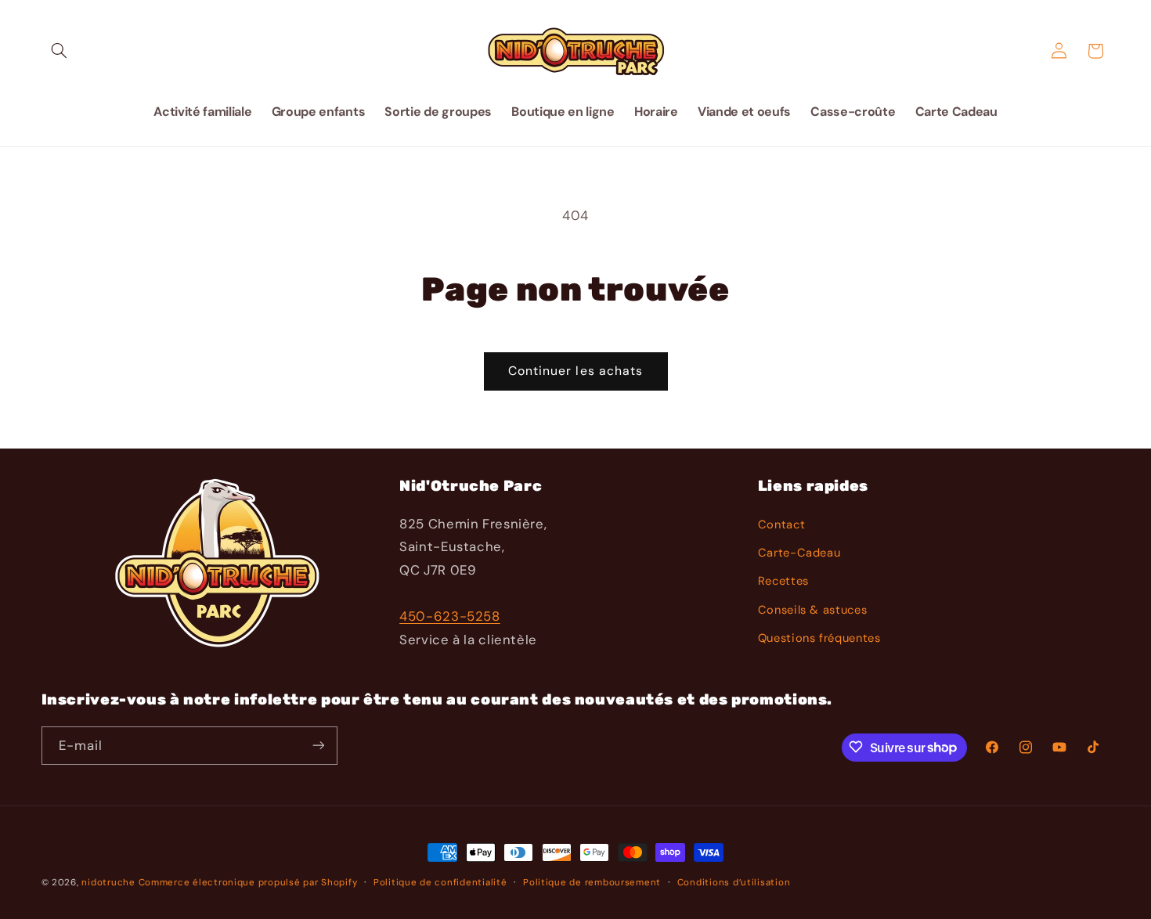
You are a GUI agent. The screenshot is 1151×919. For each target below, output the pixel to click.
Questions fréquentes (819, 638)
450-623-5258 (449, 616)
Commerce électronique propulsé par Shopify (248, 882)
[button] (59, 51)
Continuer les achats (575, 370)
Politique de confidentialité (440, 882)
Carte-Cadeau (799, 552)
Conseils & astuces (812, 610)
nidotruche (108, 882)
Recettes (783, 581)
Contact (781, 524)
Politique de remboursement (592, 882)
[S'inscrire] (318, 745)
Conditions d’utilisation (734, 882)
